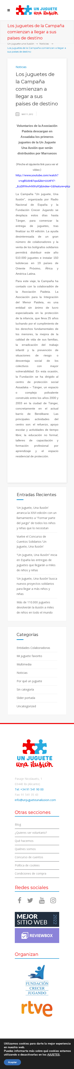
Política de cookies (27, 865)
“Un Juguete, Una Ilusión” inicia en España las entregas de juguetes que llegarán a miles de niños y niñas (37, 562)
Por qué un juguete (29, 681)
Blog (18, 824)
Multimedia (24, 664)
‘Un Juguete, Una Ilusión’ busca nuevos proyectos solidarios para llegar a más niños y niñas (37, 586)
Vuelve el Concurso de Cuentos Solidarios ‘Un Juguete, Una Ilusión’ (31, 541)
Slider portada (26, 698)
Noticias (44, 43)
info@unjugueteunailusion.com (35, 800)
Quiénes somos (25, 849)
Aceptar (12, 1062)
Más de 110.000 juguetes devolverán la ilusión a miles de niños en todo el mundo (35, 607)
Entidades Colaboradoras (33, 648)
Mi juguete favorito (29, 656)
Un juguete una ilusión (20, 43)
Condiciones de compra (30, 873)
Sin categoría (25, 689)
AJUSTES (53, 1055)
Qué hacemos (24, 841)
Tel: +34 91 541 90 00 (29, 789)
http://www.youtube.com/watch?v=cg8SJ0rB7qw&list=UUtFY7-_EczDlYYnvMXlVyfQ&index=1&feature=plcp (43, 181)
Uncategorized (26, 706)
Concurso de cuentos (29, 857)
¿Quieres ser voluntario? (31, 833)
